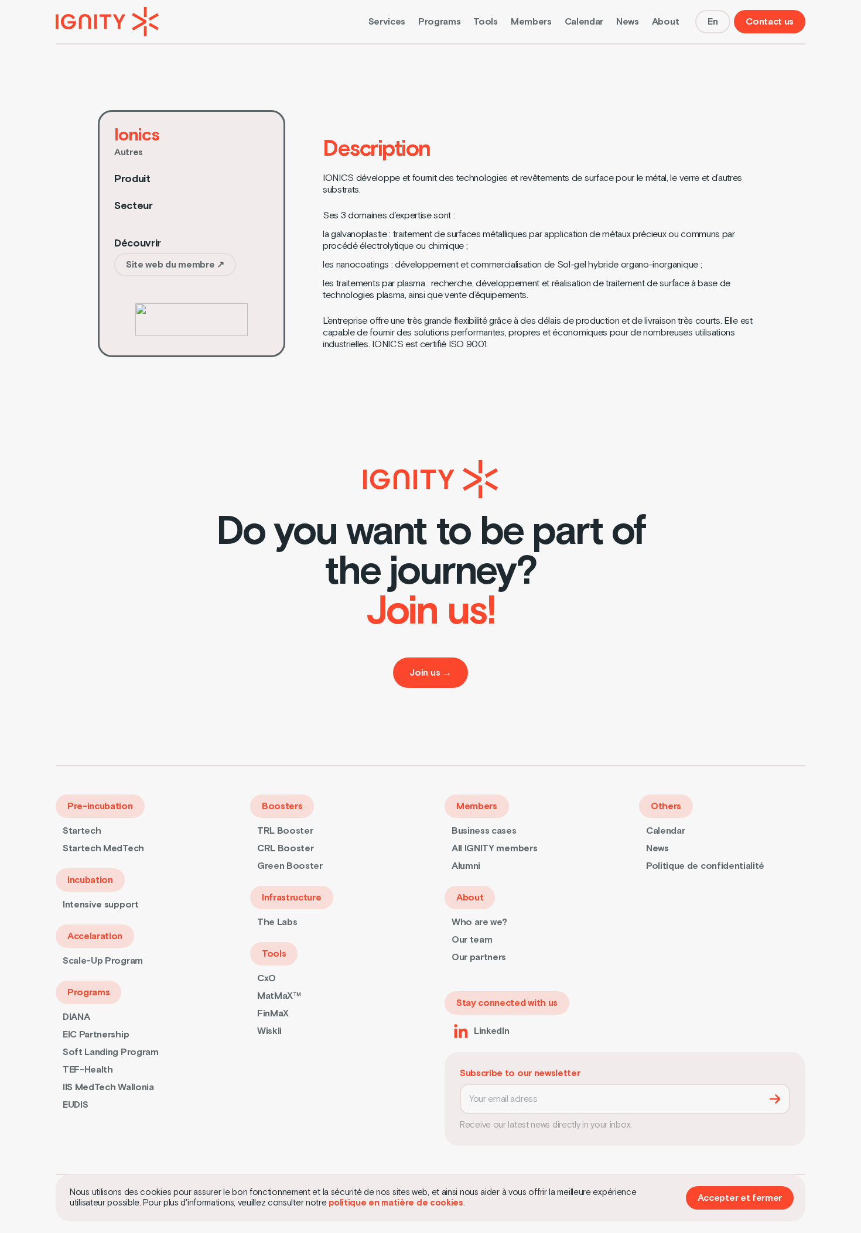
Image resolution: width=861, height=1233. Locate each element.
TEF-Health (88, 1070)
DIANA (76, 1017)
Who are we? (479, 922)
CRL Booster (285, 848)
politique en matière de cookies (396, 1202)
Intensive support (101, 904)
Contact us (770, 22)
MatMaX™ (279, 996)
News (627, 22)
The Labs (277, 922)
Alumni (466, 866)
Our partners (479, 957)
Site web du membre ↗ (175, 264)
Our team (472, 940)
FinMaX (273, 1013)
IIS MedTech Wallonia (108, 1087)
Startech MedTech (103, 848)
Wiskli (269, 1031)
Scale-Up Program (103, 961)
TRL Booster (285, 831)
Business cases (484, 831)
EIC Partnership (96, 1034)
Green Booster (290, 866)
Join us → (430, 673)
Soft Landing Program (111, 1052)
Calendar (584, 22)
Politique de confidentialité (705, 866)
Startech (82, 831)
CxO (266, 978)
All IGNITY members (494, 848)
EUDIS (75, 1105)
